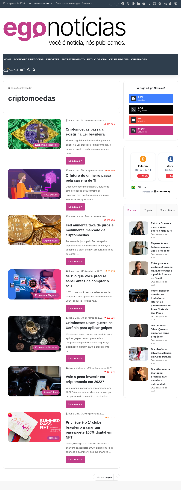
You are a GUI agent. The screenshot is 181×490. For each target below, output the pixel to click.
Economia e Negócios (28, 59)
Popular (148, 210)
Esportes (52, 59)
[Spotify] (159, 3)
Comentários (167, 210)
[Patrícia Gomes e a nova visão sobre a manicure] (138, 228)
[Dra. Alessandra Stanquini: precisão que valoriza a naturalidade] (138, 374)
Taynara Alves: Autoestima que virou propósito (160, 247)
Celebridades (119, 59)
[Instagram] (154, 3)
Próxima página (104, 477)
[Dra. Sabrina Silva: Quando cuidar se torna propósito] (138, 330)
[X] (128, 3)
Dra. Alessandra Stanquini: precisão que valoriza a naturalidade (160, 376)
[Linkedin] (138, 3)
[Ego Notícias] (64, 31)
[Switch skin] (28, 70)
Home (7, 59)
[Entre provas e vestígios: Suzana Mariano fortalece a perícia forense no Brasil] (138, 268)
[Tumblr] (149, 3)
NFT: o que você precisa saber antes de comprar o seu (87, 281)
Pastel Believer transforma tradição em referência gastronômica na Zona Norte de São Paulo (161, 301)
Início (13, 88)
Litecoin (170, 166)
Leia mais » (75, 160)
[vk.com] (165, 3)
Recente (132, 210)
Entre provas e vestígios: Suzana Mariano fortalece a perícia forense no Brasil (96, 3)
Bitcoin (143, 166)
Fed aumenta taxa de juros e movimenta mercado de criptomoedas (89, 230)
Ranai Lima (74, 120)
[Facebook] (122, 3)
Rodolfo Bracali (75, 216)
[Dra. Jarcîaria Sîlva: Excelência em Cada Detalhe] (138, 354)
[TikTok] (170, 3)
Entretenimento (73, 59)
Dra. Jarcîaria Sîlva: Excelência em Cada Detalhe (161, 353)
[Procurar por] (34, 70)
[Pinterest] (133, 3)
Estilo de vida (97, 59)
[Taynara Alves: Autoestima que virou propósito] (138, 248)
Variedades (139, 59)
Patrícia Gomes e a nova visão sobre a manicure (161, 227)
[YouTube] (144, 3)
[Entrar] (175, 3)
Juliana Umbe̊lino (76, 368)
